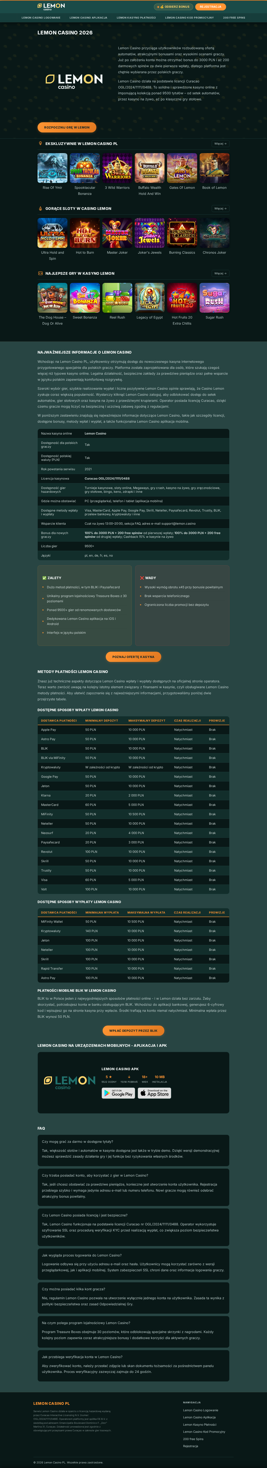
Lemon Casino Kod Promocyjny (189, 17)
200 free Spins (234, 17)
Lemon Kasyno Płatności (136, 17)
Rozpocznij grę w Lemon (67, 127)
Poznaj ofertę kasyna (133, 657)
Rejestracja (211, 6)
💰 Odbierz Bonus (174, 6)
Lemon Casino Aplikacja (88, 17)
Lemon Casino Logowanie (41, 17)
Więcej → (220, 143)
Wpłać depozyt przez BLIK (133, 1030)
